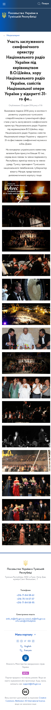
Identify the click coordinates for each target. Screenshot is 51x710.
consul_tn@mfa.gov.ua (35, 619)
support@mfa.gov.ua (32, 684)
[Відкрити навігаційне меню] (4, 4)
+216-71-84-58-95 (25, 603)
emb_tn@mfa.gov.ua (15, 619)
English (27, 646)
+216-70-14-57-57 (25, 599)
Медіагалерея (13, 35)
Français (28, 650)
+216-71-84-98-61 (25, 595)
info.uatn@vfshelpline (26, 621)
